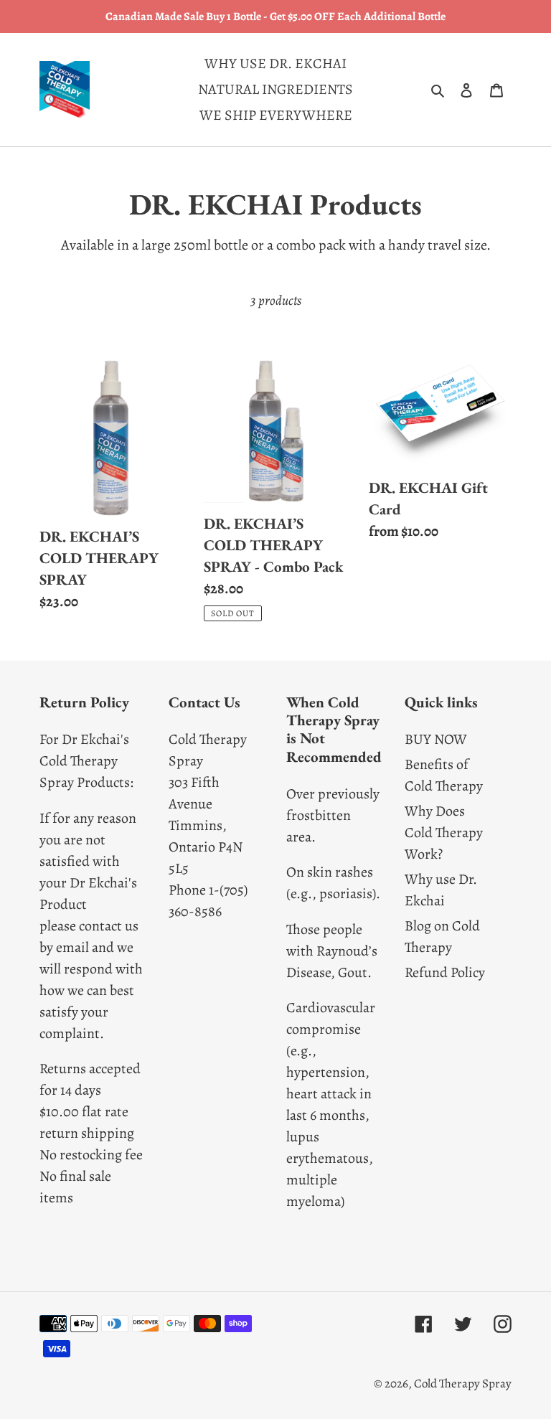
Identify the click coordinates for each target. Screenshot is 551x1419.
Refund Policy (445, 972)
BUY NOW (436, 739)
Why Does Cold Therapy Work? (444, 832)
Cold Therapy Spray (463, 1383)
